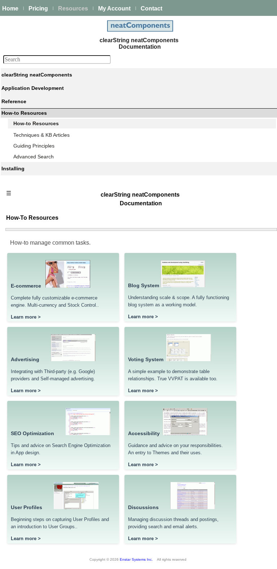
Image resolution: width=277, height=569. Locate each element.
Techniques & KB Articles (41, 135)
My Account (114, 8)
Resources (73, 8)
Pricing (38, 8)
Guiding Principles (33, 146)
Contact (151, 8)
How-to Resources (36, 123)
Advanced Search (33, 156)
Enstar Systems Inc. (136, 559)
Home (10, 8)
